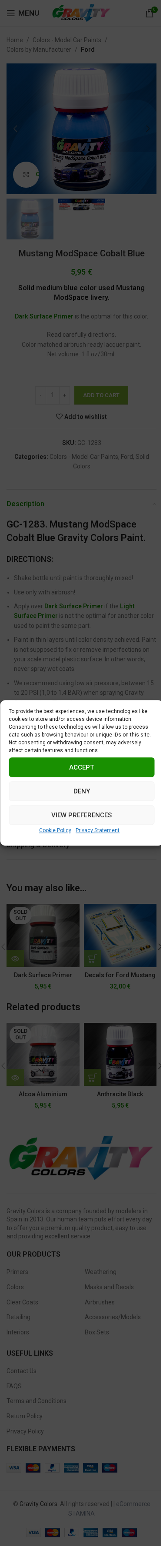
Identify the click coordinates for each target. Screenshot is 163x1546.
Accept (81, 767)
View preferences (81, 815)
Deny (81, 791)
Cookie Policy (55, 830)
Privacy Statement (98, 830)
